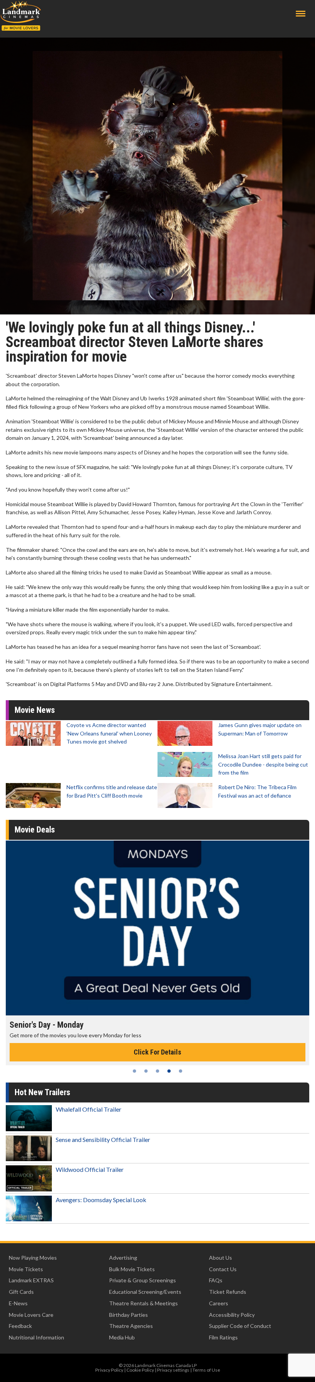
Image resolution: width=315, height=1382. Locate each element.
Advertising (123, 1257)
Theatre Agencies (131, 1326)
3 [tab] (157, 1071)
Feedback (20, 1326)
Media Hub (122, 1337)
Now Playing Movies (33, 1257)
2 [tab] (146, 1071)
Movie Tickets (26, 1269)
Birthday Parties (128, 1314)
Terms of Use (206, 1370)
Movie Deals (35, 829)
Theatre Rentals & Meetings (143, 1303)
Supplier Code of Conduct (240, 1326)
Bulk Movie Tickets (132, 1269)
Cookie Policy (140, 1370)
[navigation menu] (300, 13)
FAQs (215, 1280)
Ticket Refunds (227, 1291)
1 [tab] (134, 1071)
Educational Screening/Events (145, 1291)
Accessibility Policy (232, 1314)
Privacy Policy (109, 1370)
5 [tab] (180, 1071)
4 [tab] (169, 1071)
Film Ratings (223, 1337)
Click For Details (157, 1052)
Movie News (35, 710)
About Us (220, 1257)
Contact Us (223, 1269)
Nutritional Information (36, 1337)
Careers (218, 1303)
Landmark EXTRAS (31, 1280)
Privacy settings (173, 1370)
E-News (18, 1303)
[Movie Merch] (157, 928)
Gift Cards (21, 1291)
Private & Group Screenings (142, 1280)
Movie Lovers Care (31, 1314)
